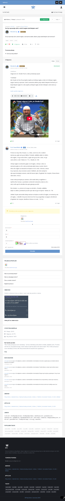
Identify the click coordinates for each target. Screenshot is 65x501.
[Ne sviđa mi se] (9, 44)
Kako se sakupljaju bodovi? (11, 277)
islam (56, 428)
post (50, 431)
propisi (7, 433)
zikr (47, 433)
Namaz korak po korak (25, 397)
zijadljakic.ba (16, 417)
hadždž (37, 428)
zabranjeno (34, 433)
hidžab (49, 428)
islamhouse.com (39, 416)
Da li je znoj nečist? (12, 53)
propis (55, 431)
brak (14, 428)
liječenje (30, 431)
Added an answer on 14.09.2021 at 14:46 (18, 68)
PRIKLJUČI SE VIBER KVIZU (11, 320)
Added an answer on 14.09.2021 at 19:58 (18, 149)
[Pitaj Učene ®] (34, 7)
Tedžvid (39, 397)
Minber (58, 397)
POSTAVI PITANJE (57, 12)
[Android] (60, 2)
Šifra (6, 234)
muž (37, 431)
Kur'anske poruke (9, 343)
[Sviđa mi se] (5, 44)
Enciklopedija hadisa (28, 416)
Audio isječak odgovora (16, 91)
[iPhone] (56, 2)
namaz (11, 40)
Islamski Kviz (15, 397)
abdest (7, 428)
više (5, 351)
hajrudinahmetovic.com (27, 417)
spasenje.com (8, 417)
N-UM (53, 397)
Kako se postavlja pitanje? (10, 273)
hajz (44, 428)
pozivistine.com (48, 416)
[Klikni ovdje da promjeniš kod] (21, 243)
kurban (23, 431)
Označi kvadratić (9, 240)
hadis (31, 428)
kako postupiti (9, 431)
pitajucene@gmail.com (13, 461)
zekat (42, 433)
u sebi (15, 40)
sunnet (26, 433)
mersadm (6, 361)
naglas (7, 40)
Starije (53, 61)
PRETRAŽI (6, 12)
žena (53, 433)
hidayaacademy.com (52, 417)
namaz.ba (37, 419)
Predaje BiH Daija (23, 419)
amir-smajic (37, 417)
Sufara (34, 397)
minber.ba (43, 417)
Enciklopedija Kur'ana (16, 416)
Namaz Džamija (24, 26)
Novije (57, 61)
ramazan (15, 433)
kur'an (17, 431)
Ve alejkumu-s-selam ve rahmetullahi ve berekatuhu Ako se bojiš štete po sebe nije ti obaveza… (37, 379)
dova (25, 428)
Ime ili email (8, 227)
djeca (19, 428)
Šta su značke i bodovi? (10, 280)
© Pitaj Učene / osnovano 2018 (32, 497)
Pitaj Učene (7, 397)
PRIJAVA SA (23, 216)
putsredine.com (14, 419)
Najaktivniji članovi (8, 283)
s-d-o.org (31, 419)
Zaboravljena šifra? (55, 247)
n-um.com (7, 416)
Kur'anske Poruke (46, 397)
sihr (21, 433)
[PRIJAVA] (61, 7)
